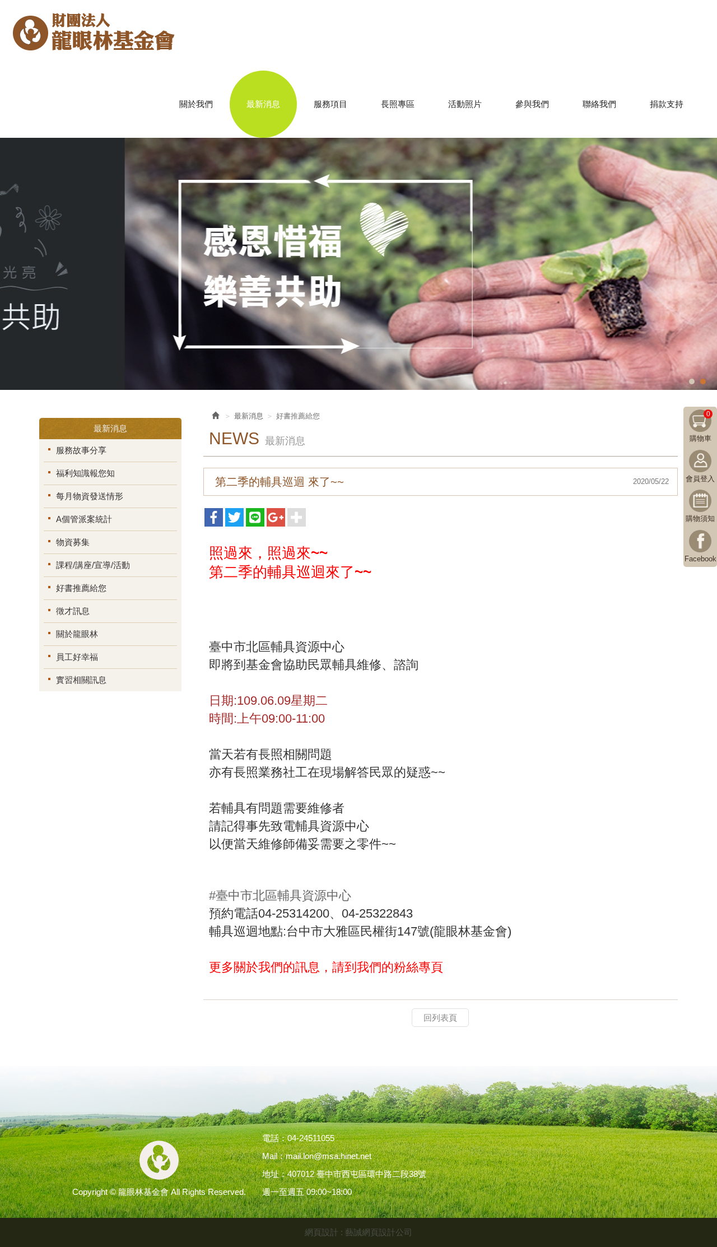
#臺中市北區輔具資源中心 (280, 895)
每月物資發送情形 (89, 496)
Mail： (274, 1156)
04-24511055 (310, 1138)
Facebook (700, 559)
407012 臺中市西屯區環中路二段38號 (356, 1174)
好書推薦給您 (81, 588)
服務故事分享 (81, 450)
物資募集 (73, 542)
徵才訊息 (73, 611)
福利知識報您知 (85, 473)
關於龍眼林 (77, 634)
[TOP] (679, 1204)
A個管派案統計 (84, 519)
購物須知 (700, 518)
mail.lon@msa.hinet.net (328, 1156)
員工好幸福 (77, 657)
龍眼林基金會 (93, 36)
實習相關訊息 (81, 680)
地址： (274, 1174)
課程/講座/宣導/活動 (93, 565)
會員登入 (700, 478)
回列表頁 (440, 1017)
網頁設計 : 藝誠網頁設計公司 (358, 1232)
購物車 (700, 426)
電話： (274, 1138)
